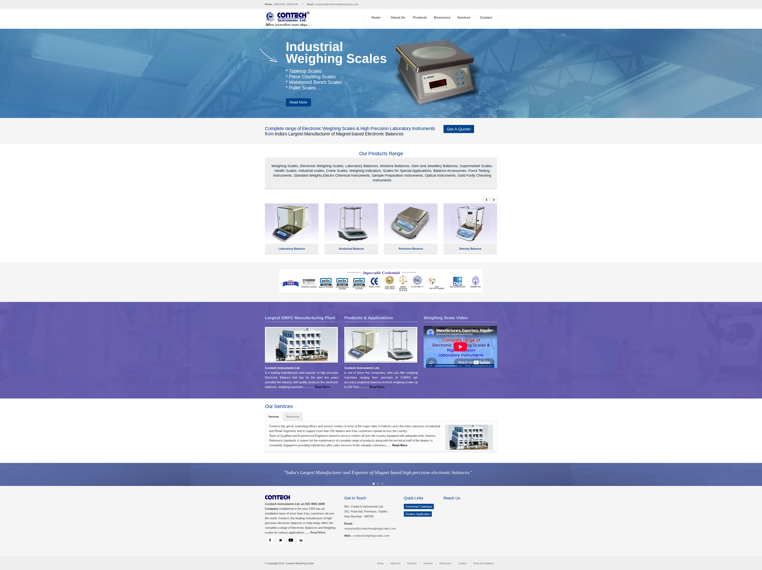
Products (420, 17)
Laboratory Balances (361, 166)
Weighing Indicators (365, 171)
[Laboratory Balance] (279, 209)
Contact (486, 17)
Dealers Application (417, 514)
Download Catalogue (418, 506)
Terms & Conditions (483, 563)
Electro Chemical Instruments (346, 175)
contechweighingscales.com (371, 535)
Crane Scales (336, 171)
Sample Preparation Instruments (397, 175)
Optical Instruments (440, 175)
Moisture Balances (394, 166)
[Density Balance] (457, 209)
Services (463, 17)
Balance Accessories (449, 171)
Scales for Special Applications (407, 171)
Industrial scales (311, 171)
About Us (398, 17)
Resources (442, 17)
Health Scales (285, 171)
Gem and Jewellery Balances (434, 166)
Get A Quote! (459, 129)
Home (375, 17)
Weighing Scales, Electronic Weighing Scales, (307, 166)
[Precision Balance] (398, 209)
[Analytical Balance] (338, 209)
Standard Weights (308, 175)
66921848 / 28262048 (294, 4)
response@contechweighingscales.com (336, 4)
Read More (315, 102)
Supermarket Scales (476, 166)
